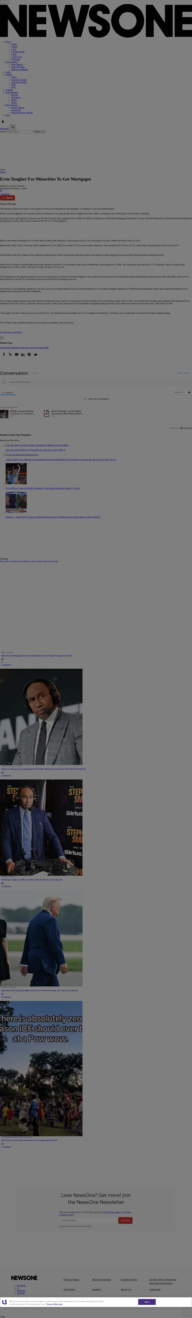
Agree (146, 1302)
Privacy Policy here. (55, 1304)
